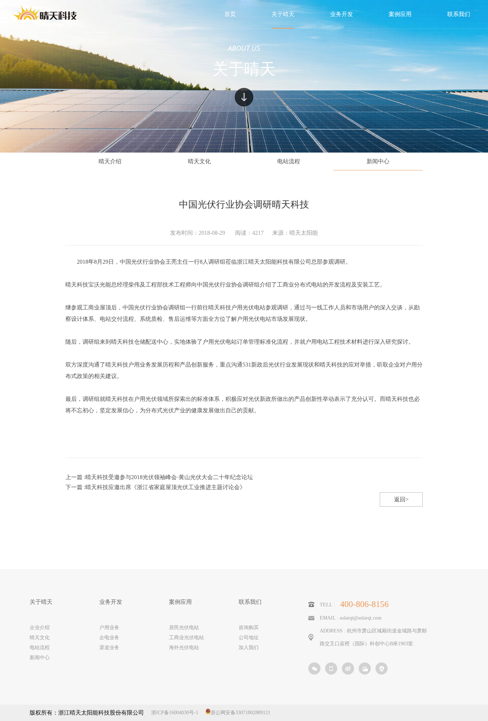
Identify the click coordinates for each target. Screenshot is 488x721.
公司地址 (249, 637)
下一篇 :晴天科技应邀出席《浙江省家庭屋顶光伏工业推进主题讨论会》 (155, 487)
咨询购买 (249, 627)
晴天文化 (199, 161)
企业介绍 (40, 627)
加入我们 (249, 647)
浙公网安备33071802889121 (240, 712)
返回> (401, 499)
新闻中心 (378, 161)
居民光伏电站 (184, 627)
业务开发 (110, 602)
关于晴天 (41, 602)
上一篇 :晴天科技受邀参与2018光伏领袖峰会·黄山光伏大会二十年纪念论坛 (159, 477)
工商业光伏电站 (186, 637)
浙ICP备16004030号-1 (174, 712)
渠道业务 (109, 647)
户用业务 (109, 627)
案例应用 (180, 602)
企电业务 (109, 637)
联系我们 (250, 602)
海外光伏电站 (184, 647)
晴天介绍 (110, 161)
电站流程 (288, 161)
